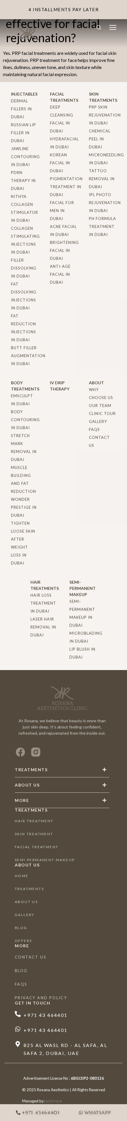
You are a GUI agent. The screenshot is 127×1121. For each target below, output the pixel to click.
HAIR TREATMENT (34, 821)
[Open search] (98, 27)
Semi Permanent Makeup (45, 860)
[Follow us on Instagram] (35, 752)
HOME (22, 876)
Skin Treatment (34, 834)
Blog (21, 927)
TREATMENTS (29, 889)
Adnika (54, 1101)
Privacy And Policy (41, 997)
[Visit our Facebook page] (20, 752)
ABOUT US (26, 902)
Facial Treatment (36, 847)
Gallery (25, 914)
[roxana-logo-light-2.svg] (62, 698)
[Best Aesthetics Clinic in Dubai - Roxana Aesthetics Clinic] (28, 32)
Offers (23, 940)
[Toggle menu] (113, 27)
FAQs (21, 984)
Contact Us (30, 957)
